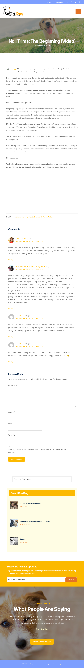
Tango (22, 539)
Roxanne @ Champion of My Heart (31, 266)
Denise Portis (21, 238)
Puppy (45, 217)
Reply (10, 259)
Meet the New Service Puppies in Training (35, 521)
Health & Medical (35, 217)
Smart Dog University (32, 664)
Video (50, 217)
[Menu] (78, 11)
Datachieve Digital (57, 664)
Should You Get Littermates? (30, 503)
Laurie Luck (21, 315)
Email (11, 423)
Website (11, 435)
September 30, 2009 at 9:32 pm (29, 318)
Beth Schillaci (42, 629)
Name (11, 412)
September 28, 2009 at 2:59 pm (29, 241)
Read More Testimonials (42, 642)
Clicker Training (22, 217)
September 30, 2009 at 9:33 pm (29, 346)
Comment (13, 385)
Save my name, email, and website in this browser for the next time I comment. (37, 451)
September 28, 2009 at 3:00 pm (29, 269)
